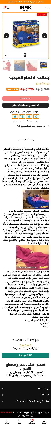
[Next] (6, 35)
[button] (42, 83)
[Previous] (44, 35)
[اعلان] (25, 2)
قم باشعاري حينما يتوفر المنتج (25, 105)
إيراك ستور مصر (25, 415)
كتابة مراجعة (25, 355)
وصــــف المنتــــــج (25, 140)
